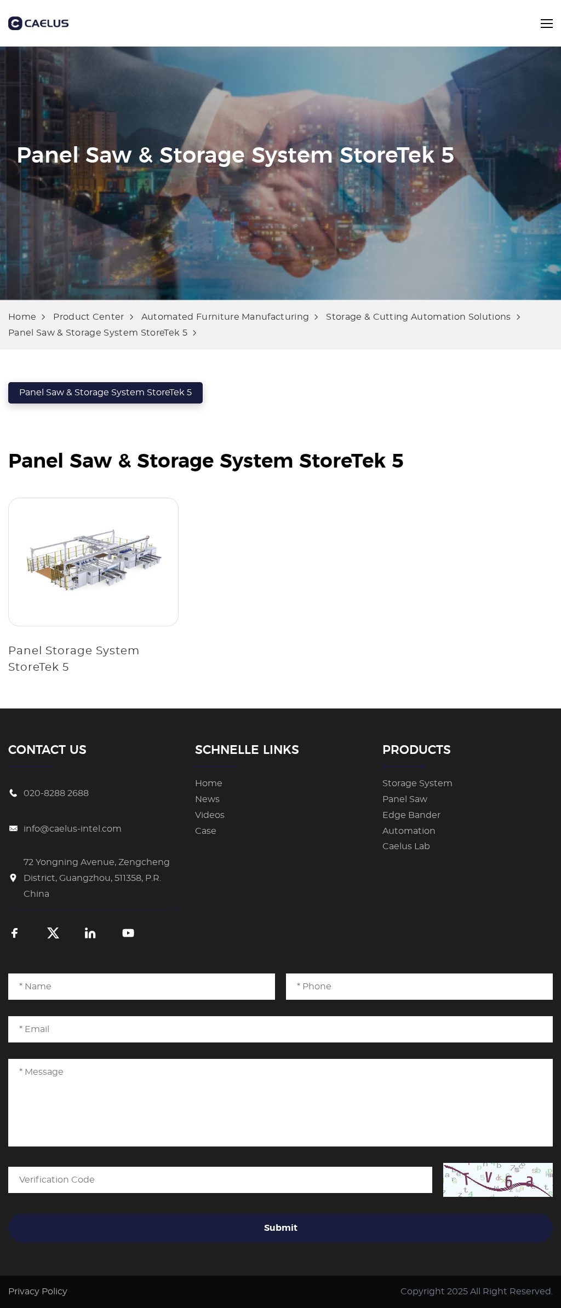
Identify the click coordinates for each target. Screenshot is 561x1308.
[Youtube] (128, 934)
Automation (409, 831)
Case (205, 831)
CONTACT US (47, 750)
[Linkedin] (90, 934)
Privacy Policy (37, 1291)
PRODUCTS (416, 750)
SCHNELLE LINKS (247, 750)
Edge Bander (411, 815)
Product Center (88, 317)
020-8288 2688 (56, 793)
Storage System (417, 783)
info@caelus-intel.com (73, 829)
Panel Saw (404, 799)
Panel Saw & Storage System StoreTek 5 (97, 333)
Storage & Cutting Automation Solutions (418, 317)
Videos (210, 815)
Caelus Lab (406, 846)
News (207, 799)
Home (22, 317)
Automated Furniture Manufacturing (225, 317)
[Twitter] (53, 934)
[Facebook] (14, 934)
